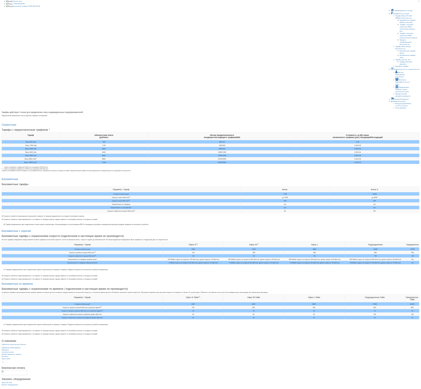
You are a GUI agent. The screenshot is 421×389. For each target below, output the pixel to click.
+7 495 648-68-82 (18, 3)
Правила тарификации (406, 42)
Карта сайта (6, 358)
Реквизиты (5, 350)
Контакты (5, 356)
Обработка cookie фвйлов (11, 347)
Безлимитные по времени (17, 283)
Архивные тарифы (402, 66)
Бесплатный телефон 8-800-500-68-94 (26, 6)
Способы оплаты (8, 352)
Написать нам (17, 1)
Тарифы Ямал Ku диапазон (406, 63)
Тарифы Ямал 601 (403, 47)
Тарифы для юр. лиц (402, 59)
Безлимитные (10, 179)
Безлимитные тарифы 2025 (408, 21)
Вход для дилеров (403, 104)
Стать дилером (400, 108)
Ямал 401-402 (7, 382)
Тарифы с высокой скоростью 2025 (407, 27)
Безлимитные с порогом (16, 231)
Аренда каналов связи (402, 95)
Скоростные (9, 124)
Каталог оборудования (10, 385)
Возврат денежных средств (11, 354)
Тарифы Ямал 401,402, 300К (403, 17)
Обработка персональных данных (14, 344)
